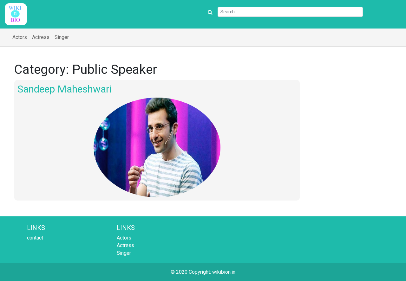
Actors (19, 37)
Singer (62, 37)
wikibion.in (223, 272)
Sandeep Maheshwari (64, 89)
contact (35, 238)
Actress (40, 37)
